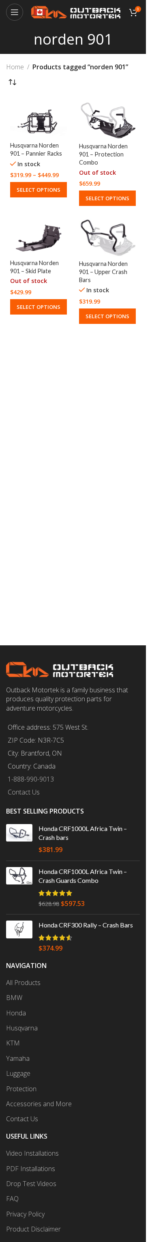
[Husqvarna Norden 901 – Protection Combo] (107, 120)
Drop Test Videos (31, 1183)
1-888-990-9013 (31, 779)
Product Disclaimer (33, 1229)
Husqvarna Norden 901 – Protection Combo (103, 154)
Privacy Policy (25, 1214)
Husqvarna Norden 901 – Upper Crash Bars (103, 271)
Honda (16, 1013)
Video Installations (32, 1153)
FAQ (12, 1198)
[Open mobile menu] (14, 12)
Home (15, 66)
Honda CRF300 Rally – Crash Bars (86, 925)
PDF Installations (30, 1168)
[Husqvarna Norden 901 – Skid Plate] (38, 237)
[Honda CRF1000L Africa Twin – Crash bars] (19, 839)
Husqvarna (22, 1028)
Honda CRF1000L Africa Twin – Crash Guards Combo (83, 875)
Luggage (18, 1073)
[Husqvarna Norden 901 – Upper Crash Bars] (107, 237)
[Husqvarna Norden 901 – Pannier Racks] (38, 120)
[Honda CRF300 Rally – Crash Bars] (19, 937)
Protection (21, 1088)
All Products (23, 982)
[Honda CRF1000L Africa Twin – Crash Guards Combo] (19, 887)
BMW (14, 997)
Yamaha (18, 1058)
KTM (13, 1043)
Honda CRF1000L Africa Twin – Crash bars (83, 832)
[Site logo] (75, 11)
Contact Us (24, 792)
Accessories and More (39, 1103)
